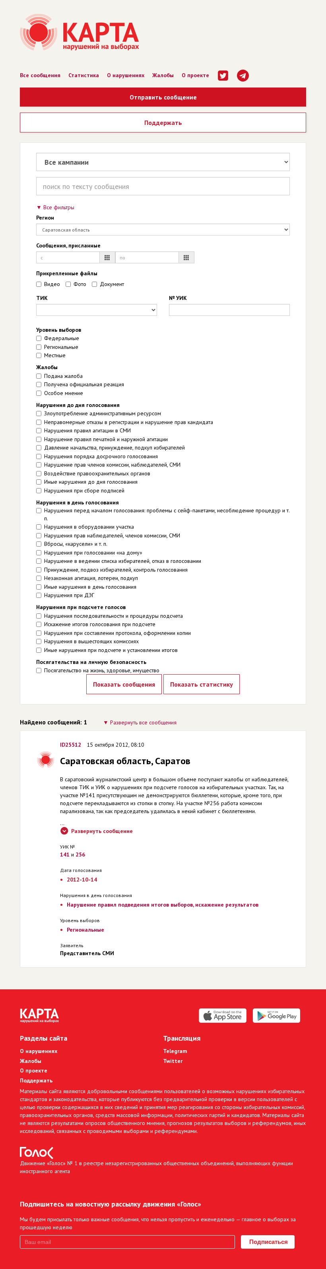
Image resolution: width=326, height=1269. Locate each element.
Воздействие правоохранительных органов (97, 473)
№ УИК (178, 298)
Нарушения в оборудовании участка (89, 526)
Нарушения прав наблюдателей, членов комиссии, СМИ (112, 535)
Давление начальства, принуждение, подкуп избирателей (114, 447)
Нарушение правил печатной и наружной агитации (106, 439)
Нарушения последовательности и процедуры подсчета (113, 615)
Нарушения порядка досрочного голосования (101, 456)
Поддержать (163, 123)
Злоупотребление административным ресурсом (102, 413)
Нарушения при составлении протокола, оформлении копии (117, 632)
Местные (55, 355)
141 (65, 854)
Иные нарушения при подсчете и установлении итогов (111, 650)
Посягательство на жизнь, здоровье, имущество (101, 670)
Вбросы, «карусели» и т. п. (75, 543)
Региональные (61, 346)
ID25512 (70, 744)
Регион (45, 217)
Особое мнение (63, 393)
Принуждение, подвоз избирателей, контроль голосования (116, 569)
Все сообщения (40, 75)
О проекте (195, 75)
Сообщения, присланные (68, 245)
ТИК (42, 298)
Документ (112, 284)
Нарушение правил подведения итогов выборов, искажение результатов (162, 904)
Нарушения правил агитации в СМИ (87, 430)
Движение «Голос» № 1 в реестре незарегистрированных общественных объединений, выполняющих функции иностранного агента (156, 1167)
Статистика (83, 75)
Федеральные (61, 338)
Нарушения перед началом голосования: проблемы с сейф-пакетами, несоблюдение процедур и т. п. (166, 514)
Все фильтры (58, 207)
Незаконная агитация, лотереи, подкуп (91, 578)
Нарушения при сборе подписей (84, 490)
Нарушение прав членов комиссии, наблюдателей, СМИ (112, 464)
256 (80, 854)
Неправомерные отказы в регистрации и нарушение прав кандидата (128, 422)
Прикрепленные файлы (66, 273)
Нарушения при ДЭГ (69, 595)
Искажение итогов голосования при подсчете (99, 624)
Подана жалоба (63, 376)
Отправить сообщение (163, 97)
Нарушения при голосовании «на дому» (93, 552)
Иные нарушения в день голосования (90, 586)
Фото (80, 284)
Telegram (175, 1051)
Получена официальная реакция (84, 384)
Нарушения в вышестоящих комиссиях (91, 641)
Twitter (172, 1061)
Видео (52, 284)
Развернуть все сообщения (143, 722)
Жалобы (163, 75)
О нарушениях (125, 75)
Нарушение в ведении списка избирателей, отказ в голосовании (122, 560)
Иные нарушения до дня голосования (91, 481)
